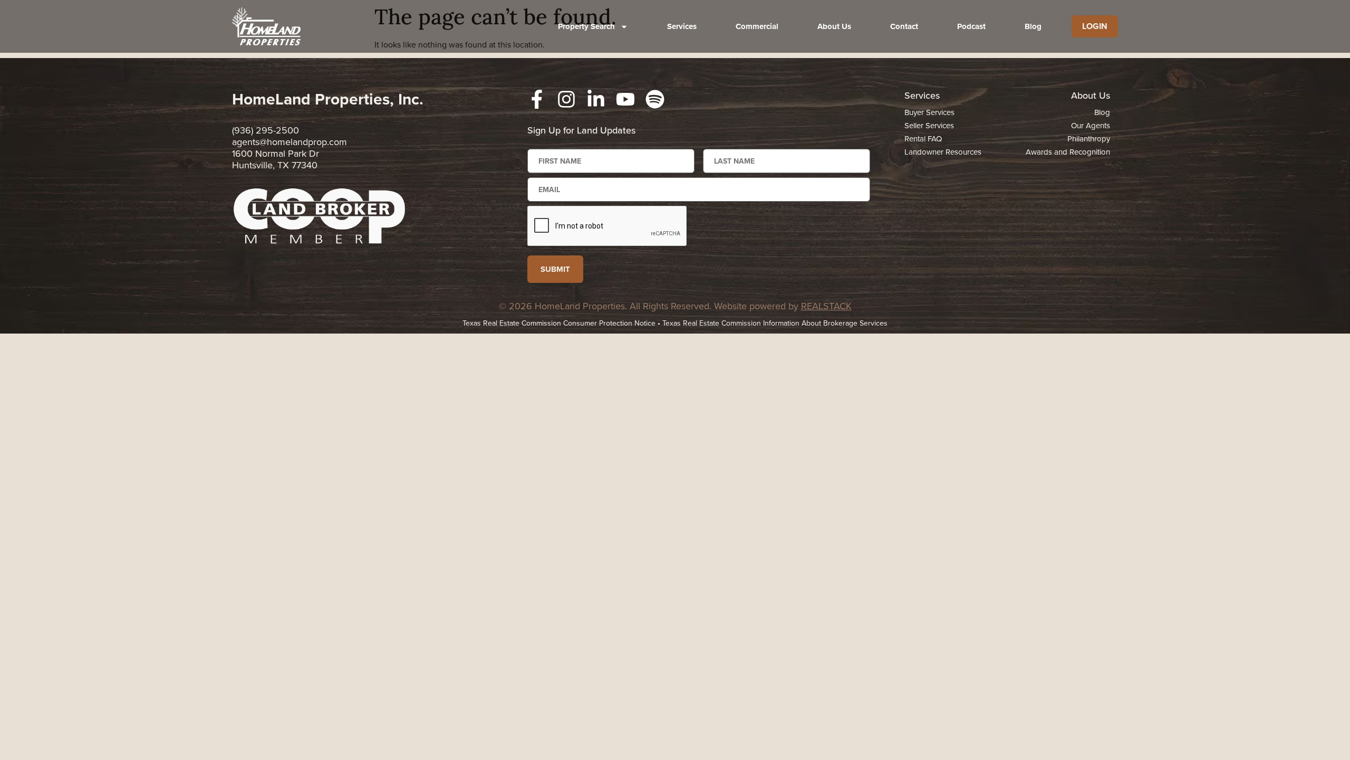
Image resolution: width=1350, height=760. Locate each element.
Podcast (971, 26)
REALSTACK (826, 305)
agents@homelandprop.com (289, 141)
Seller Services (929, 125)
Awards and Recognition (1068, 151)
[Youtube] (625, 99)
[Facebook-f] (536, 99)
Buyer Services (929, 112)
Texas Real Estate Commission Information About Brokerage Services (775, 323)
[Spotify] (654, 99)
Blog (1033, 26)
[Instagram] (566, 99)
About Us (834, 26)
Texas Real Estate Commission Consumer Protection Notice (558, 323)
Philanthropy (1088, 138)
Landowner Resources (942, 151)
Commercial (757, 26)
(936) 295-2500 (265, 130)
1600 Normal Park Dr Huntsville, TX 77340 (275, 159)
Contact (904, 26)
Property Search (586, 26)
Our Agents (1090, 125)
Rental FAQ (923, 138)
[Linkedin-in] (595, 99)
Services (682, 26)
